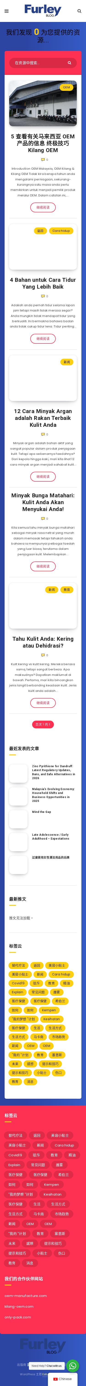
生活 (37, 1028)
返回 (40, 231)
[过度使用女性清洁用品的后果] (18, 865)
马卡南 (39, 1037)
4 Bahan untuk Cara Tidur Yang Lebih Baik (43, 283)
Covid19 (18, 983)
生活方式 (55, 1028)
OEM (66, 87)
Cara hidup (61, 231)
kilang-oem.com (19, 1306)
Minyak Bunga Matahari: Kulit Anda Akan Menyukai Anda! (43, 502)
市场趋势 (58, 1037)
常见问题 (38, 992)
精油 (66, 983)
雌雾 (56, 992)
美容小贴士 (57, 965)
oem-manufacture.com (26, 1295)
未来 (15, 1064)
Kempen (49, 1010)
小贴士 (42, 1072)
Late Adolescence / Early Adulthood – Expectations (50, 836)
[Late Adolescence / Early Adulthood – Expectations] (18, 842)
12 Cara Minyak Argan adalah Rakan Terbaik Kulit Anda (43, 418)
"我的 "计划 (20, 1055)
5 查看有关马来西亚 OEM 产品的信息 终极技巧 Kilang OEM (43, 143)
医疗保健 (18, 1001)
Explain (17, 992)
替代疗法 (18, 965)
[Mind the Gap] (18, 819)
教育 (67, 590)
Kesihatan (52, 1019)
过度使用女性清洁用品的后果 (51, 857)
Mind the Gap (41, 812)
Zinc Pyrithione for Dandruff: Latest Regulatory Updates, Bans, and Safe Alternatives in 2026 (53, 772)
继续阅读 (43, 207)
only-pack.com (18, 1317)
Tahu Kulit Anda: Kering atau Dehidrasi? (43, 642)
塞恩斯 (57, 1055)
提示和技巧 (50, 1064)
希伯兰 (60, 1001)
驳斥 (36, 983)
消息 (30, 1081)
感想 (30, 1064)
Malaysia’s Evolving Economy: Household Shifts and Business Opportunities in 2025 (53, 795)
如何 (15, 1010)
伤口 (58, 1072)
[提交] (70, 62)
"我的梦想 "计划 (23, 1019)
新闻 (67, 362)
